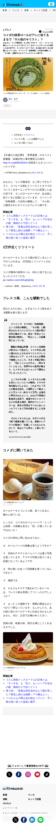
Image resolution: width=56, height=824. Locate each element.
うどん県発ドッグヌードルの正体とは (26, 215)
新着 (5, 10)
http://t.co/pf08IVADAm (15, 162)
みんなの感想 (48, 32)
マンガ (15, 10)
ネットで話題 (41, 10)
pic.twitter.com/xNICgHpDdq (18, 280)
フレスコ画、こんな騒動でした (29, 139)
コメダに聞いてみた (23, 143)
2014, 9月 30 (39, 286)
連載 (26, 10)
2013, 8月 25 (37, 172)
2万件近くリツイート (24, 135)
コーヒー (7, 105)
